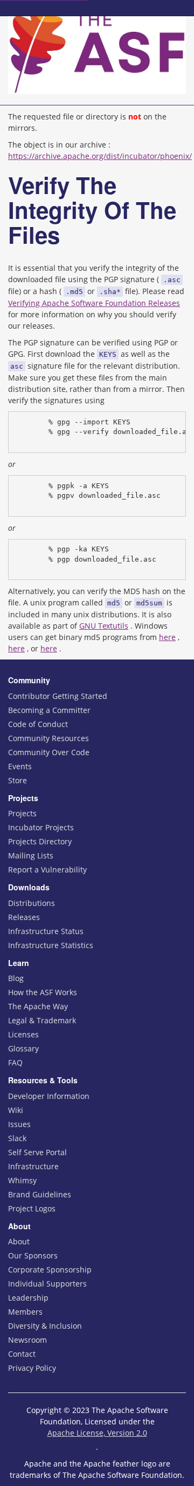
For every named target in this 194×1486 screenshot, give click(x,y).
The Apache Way (38, 1006)
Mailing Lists (30, 855)
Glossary (23, 1048)
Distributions (31, 903)
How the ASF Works (42, 992)
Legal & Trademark (42, 1020)
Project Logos (32, 1208)
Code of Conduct (38, 724)
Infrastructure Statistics (50, 945)
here (167, 637)
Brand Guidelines (39, 1194)
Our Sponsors (33, 1255)
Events (20, 766)
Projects (22, 813)
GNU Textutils (103, 626)
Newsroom (27, 1340)
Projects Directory (40, 841)
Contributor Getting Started (57, 696)
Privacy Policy (32, 1368)
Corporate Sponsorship (50, 1269)
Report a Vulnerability (47, 869)
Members (25, 1312)
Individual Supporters (47, 1283)
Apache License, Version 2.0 (97, 1433)
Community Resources (48, 738)
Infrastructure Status (46, 931)
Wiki (15, 1110)
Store (17, 780)
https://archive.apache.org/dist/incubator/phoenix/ (100, 156)
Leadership (28, 1297)
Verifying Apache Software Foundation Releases (94, 303)
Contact (22, 1354)
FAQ (15, 1062)
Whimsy (22, 1180)
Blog (16, 978)
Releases (24, 917)
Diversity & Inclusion (45, 1326)
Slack (17, 1138)
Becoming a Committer (49, 710)
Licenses (23, 1034)
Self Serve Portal (37, 1152)
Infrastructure (33, 1166)
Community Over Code (48, 752)
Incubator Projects (41, 827)
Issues (19, 1124)
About (19, 1241)
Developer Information (48, 1096)
